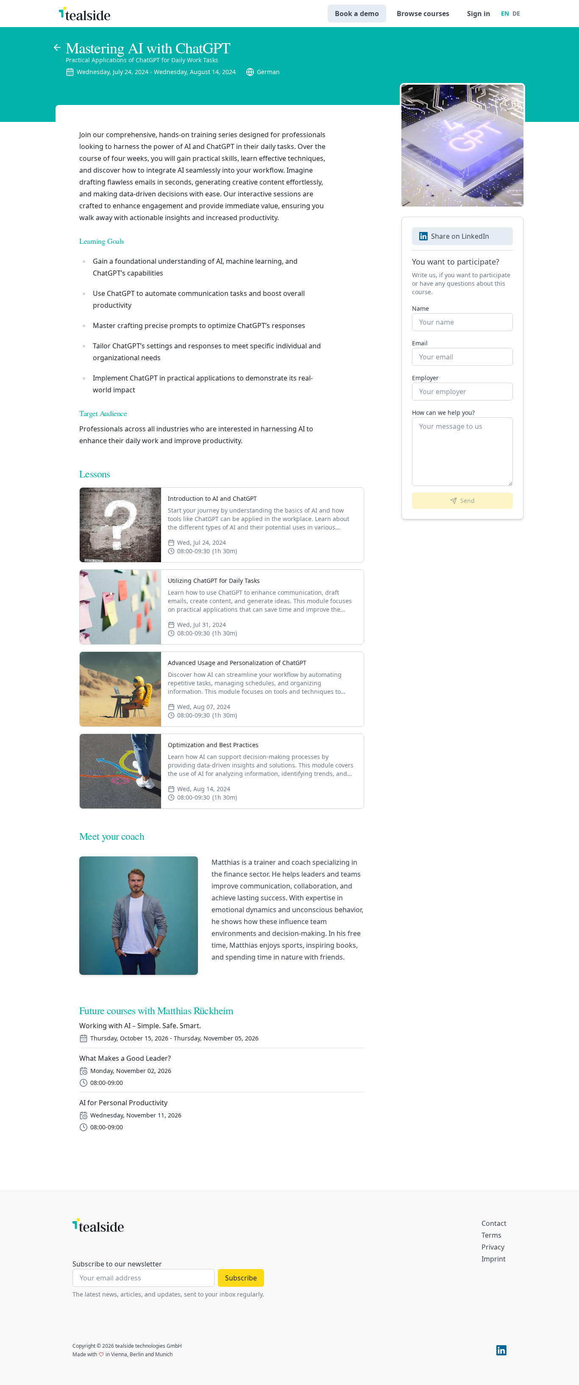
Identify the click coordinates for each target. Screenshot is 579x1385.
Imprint (494, 1259)
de (516, 13)
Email (420, 343)
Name (420, 308)
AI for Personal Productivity (123, 1102)
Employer (425, 378)
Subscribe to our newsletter (117, 1264)
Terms (491, 1235)
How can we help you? (443, 412)
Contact (494, 1223)
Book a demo (357, 13)
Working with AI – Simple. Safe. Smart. (140, 1025)
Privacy (493, 1247)
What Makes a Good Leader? (125, 1058)
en (505, 13)
